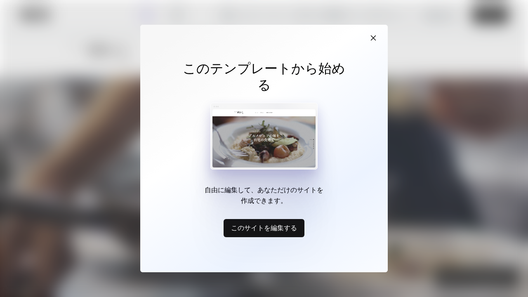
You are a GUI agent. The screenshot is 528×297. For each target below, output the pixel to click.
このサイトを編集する (264, 228)
